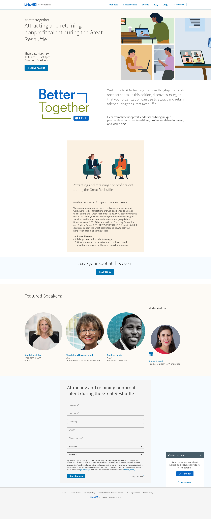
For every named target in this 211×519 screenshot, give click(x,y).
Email (69, 426)
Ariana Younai (156, 361)
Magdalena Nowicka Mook (79, 354)
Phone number (73, 435)
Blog (165, 4)
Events (145, 4)
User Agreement (133, 493)
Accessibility (148, 493)
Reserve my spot (36, 67)
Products (113, 4)
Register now (76, 475)
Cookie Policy (75, 493)
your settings (85, 469)
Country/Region (73, 443)
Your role (71, 451)
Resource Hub (130, 4)
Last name (71, 410)
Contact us (179, 4)
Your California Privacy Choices (110, 493)
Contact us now (176, 455)
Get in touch (185, 473)
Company (71, 418)
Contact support (185, 482)
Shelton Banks (114, 354)
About (63, 493)
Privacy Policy (129, 469)
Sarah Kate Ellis (33, 354)
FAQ (156, 4)
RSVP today (105, 271)
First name (71, 401)
